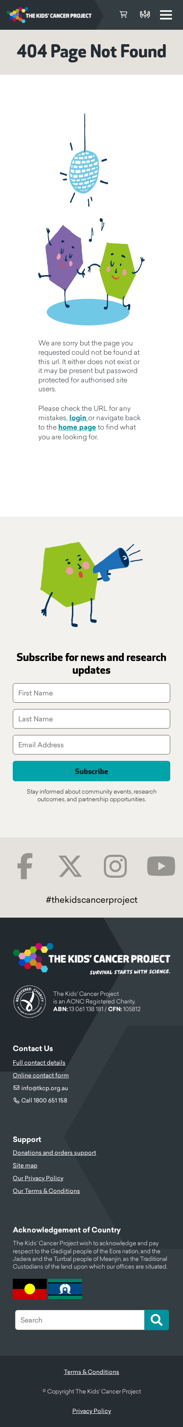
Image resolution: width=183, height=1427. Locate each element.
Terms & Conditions (91, 1372)
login (78, 418)
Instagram (115, 866)
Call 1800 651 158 (44, 1100)
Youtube (161, 866)
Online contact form (41, 1075)
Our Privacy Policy (38, 1178)
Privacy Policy (91, 1411)
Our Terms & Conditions (46, 1191)
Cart (123, 14)
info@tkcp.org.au (44, 1088)
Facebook (25, 866)
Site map (25, 1165)
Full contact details (39, 1062)
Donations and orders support (54, 1152)
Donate (144, 14)
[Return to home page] (49, 15)
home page (77, 427)
